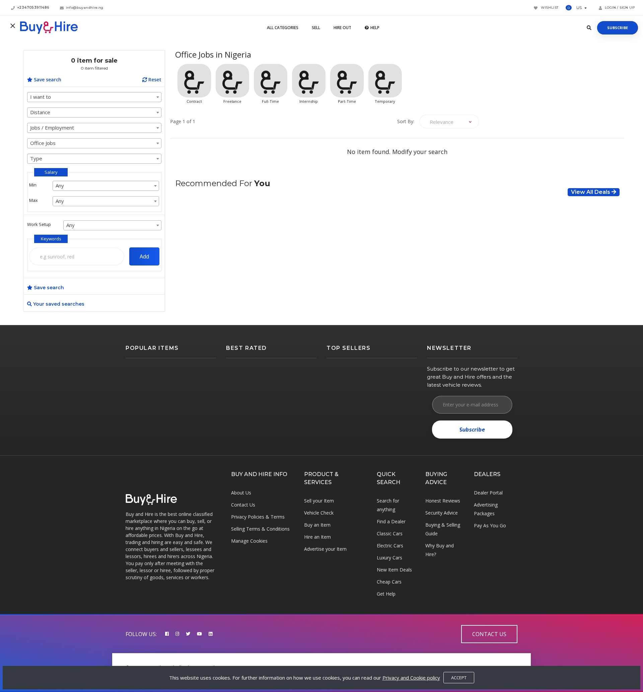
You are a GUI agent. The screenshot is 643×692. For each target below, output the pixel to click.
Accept (459, 678)
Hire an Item (317, 537)
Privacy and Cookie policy (411, 677)
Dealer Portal (488, 492)
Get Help (386, 594)
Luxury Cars (389, 557)
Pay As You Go (490, 525)
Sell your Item (319, 500)
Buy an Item (317, 525)
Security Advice (441, 513)
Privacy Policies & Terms (258, 517)
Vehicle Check (319, 513)
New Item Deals (394, 569)
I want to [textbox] (40, 96)
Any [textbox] (60, 185)
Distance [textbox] (40, 112)
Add (144, 256)
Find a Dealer (391, 521)
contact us (489, 634)
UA (589, 7)
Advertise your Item (325, 549)
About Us (241, 492)
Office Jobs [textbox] (43, 143)
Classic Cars (390, 533)
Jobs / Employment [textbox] (52, 127)
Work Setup (39, 224)
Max (33, 200)
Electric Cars (390, 545)
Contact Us (243, 505)
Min (33, 185)
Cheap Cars (389, 582)
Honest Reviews (442, 500)
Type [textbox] (36, 158)
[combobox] (94, 97)
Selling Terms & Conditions (260, 529)
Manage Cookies (249, 541)
